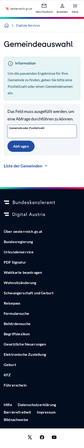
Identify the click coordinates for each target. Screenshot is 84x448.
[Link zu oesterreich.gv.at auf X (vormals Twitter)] (30, 438)
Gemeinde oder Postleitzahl (26, 128)
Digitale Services (28, 25)
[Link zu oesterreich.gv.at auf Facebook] (42, 438)
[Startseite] (6, 25)
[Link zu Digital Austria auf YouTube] (54, 438)
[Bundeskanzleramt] (42, 202)
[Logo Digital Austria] (42, 214)
